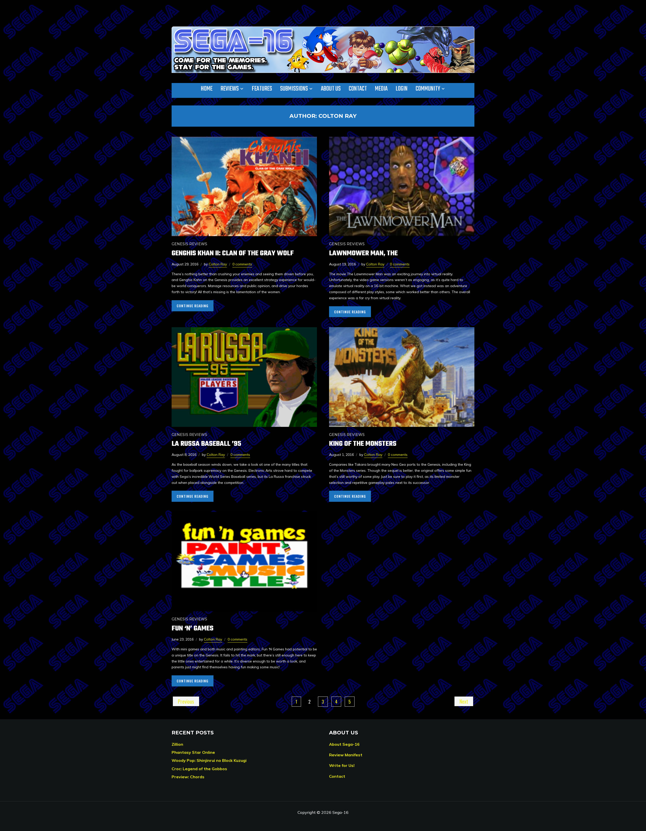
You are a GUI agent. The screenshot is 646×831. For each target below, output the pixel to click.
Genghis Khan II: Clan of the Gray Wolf (233, 253)
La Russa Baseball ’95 (206, 443)
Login (402, 89)
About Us (331, 89)
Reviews (230, 89)
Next (464, 701)
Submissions (294, 89)
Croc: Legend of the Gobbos (199, 768)
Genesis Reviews (189, 244)
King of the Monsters (362, 443)
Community (428, 89)
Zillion (177, 744)
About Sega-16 (344, 744)
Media (381, 89)
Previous (186, 701)
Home (206, 89)
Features (262, 89)
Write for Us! (342, 765)
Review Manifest (345, 754)
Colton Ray (218, 264)
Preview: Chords (188, 776)
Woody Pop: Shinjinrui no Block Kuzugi (209, 760)
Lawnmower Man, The (363, 253)
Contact (358, 89)
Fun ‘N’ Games (192, 628)
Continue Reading (192, 305)
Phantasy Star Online (193, 752)
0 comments (242, 264)
